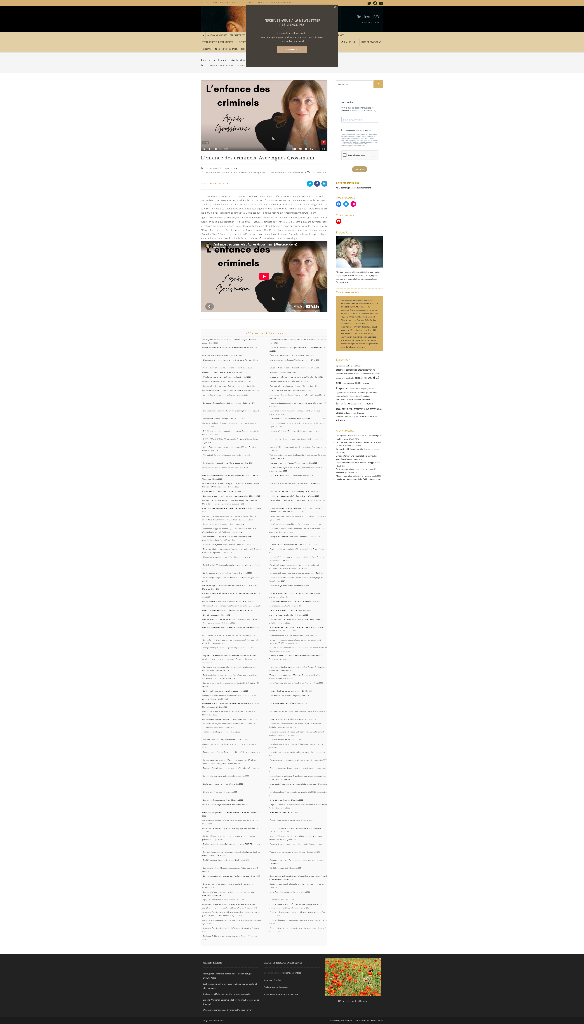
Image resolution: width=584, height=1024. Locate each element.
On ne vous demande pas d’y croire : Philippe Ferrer (225, 347)
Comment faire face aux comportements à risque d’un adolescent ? (297, 928)
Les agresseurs (260, 172)
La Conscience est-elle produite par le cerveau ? (289, 601)
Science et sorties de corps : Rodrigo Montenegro (224, 386)
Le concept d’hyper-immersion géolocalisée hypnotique (292, 784)
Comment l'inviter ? (273, 980)
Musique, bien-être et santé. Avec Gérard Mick (289, 536)
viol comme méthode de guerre (347, 417)
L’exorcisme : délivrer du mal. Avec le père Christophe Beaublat (295, 395)
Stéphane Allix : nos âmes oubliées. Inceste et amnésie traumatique (297, 447)
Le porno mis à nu (276, 899)
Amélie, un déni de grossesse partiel (218, 804)
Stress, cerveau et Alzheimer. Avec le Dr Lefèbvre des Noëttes (229, 593)
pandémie (361, 393)
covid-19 (373, 377)
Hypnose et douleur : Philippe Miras (218, 418)
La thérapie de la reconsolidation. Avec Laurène (289, 524)
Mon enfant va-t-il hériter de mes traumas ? (221, 635)
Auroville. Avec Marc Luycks (281, 615)
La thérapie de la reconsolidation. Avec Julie (287, 544)
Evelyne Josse (211, 168)
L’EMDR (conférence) (278, 868)
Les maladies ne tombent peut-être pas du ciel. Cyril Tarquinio (229, 683)
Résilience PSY (368, 16)
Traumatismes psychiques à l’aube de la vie (287, 852)
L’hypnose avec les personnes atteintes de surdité (290, 760)
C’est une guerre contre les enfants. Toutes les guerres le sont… (296, 884)
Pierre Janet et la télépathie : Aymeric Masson (289, 386)
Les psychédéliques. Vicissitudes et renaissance (223, 627)
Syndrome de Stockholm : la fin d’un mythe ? (287, 496)
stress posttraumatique (344, 399)
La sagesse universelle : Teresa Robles (285, 635)
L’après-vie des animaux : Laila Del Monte (286, 355)
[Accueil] (203, 35)
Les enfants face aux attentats (282, 892)
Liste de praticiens (371, 42)
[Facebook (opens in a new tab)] (375, 3)
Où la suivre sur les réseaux (276, 987)
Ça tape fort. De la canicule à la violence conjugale (357, 449)
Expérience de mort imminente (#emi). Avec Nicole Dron (293, 549)
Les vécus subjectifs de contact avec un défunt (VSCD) (292, 792)
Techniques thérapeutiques (217, 42)
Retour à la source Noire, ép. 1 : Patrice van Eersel (290, 500)
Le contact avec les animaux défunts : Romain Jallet (291, 439)
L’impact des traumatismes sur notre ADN (287, 820)
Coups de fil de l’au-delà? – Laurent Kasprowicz (289, 367)
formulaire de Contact (290, 972)
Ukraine (339, 413)
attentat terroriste (366, 369)
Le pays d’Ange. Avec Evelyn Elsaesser (285, 585)
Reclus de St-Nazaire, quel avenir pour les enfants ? (224, 936)
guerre (366, 383)
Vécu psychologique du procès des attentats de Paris (225, 812)
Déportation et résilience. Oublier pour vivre (222, 610)
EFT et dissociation (211, 615)
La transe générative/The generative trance (288, 431)
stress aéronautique (362, 396)
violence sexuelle (368, 416)
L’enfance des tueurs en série (215, 784)
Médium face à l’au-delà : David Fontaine (220, 355)
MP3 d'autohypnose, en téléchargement (353, 187)
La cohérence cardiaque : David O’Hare (285, 475)
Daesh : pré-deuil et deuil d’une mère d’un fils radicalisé (226, 768)
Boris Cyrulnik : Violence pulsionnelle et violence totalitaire (228, 565)
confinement (366, 373)
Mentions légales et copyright (341, 1020)
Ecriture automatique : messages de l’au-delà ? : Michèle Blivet (295, 347)
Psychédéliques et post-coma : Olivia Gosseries (223, 463)
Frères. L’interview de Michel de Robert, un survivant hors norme (297, 516)
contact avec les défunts (345, 378)
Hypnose (342, 388)
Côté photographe (228, 49)
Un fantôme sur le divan (279, 800)
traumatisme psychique (368, 408)
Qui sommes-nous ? (217, 35)
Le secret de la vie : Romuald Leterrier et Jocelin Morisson (228, 423)
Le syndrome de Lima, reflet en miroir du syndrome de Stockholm (230, 820)
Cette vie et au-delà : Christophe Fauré (285, 610)
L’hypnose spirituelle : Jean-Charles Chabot (221, 467)
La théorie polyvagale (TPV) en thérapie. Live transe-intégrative (230, 577)
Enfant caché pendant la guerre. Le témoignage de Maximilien (229, 828)
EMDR (358, 383)
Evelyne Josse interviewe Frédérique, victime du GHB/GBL (228, 844)
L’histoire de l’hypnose (212, 792)
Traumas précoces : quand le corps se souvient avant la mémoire (296, 403)
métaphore (353, 393)
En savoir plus (342, 282)
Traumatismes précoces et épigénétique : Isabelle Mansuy (227, 508)
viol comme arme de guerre (354, 413)
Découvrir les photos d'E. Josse (352, 1001)
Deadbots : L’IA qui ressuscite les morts (220, 372)
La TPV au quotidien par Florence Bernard (287, 719)
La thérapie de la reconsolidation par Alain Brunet (224, 601)
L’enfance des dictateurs (279, 739)
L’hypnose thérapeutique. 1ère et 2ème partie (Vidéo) (292, 844)
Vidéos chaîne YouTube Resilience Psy (287, 172)
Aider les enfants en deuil (280, 812)
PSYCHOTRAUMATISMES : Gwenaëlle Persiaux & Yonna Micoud (230, 439)
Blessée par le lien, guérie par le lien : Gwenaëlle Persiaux (227, 360)
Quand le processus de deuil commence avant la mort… (292, 768)
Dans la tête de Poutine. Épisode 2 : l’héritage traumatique (294, 744)
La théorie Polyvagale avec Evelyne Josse (220, 691)
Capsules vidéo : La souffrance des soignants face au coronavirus (296, 860)
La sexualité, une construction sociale (219, 776)
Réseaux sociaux (377, 1020)
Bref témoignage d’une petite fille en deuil (221, 860)
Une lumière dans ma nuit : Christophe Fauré (222, 377)
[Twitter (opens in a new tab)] (369, 3)
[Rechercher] (378, 84)
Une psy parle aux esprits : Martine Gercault (288, 483)
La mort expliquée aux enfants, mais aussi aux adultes (291, 752)
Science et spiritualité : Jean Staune (218, 491)
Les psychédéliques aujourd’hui (216, 800)
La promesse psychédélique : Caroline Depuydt (289, 360)
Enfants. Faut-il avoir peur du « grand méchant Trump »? (226, 884)
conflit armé (376, 374)
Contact (207, 49)
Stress (352, 396)
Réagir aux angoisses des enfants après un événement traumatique (231, 920)
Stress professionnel (362, 399)
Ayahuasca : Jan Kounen (279, 372)
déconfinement (349, 383)
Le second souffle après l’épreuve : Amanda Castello (291, 377)
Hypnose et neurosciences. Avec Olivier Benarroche (225, 605)
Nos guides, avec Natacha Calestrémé (285, 390)
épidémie (340, 420)
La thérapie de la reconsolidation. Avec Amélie (222, 573)
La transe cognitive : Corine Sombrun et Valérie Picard (226, 390)
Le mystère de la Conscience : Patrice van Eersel (290, 418)
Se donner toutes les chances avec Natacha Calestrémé (292, 711)
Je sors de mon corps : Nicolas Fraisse (219, 395)
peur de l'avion (371, 393)
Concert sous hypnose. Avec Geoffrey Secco (222, 544)
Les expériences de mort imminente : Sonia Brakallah (225, 496)
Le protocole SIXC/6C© (279, 605)
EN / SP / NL (349, 42)
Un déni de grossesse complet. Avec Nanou (221, 557)
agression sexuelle (343, 366)
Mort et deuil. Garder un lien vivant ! (284, 691)
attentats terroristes (346, 369)
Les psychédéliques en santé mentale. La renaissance (292, 573)
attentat (356, 365)
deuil (339, 382)
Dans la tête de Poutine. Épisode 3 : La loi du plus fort (226, 744)
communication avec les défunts (347, 374)
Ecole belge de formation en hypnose (281, 994)
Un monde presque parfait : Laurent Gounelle (222, 381)
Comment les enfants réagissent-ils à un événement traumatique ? (297, 920)
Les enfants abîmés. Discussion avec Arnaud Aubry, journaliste (229, 868)
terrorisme (343, 403)
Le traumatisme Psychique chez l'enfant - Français (227, 172)
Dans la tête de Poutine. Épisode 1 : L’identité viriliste (226, 752)
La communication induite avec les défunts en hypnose (226, 876)
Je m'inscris (292, 49)
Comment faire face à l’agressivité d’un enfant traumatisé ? (228, 928)
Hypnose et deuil (355, 389)
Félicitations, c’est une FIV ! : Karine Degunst (288, 491)
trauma (369, 403)
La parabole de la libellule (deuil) (282, 703)
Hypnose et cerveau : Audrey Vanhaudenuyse (288, 463)
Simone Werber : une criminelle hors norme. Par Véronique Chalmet (298, 339)
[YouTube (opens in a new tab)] (380, 3)
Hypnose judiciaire (367, 389)
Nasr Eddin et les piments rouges (283, 695)
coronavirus (361, 377)
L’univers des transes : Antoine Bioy (218, 524)
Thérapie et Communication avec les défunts (222, 455)
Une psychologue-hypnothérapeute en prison (222, 647)
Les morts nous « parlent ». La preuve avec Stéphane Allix (227, 410)
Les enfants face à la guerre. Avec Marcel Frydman (290, 683)
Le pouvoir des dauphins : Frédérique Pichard (222, 403)
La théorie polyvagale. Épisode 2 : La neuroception (224, 719)
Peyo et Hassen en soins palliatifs (283, 381)
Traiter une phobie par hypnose (216, 731)
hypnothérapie (342, 392)
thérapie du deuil (357, 404)
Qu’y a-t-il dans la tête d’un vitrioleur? (219, 899)
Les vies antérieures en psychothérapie (219, 739)
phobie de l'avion (342, 396)
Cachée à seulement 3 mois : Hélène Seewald (222, 367)
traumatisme (344, 408)
